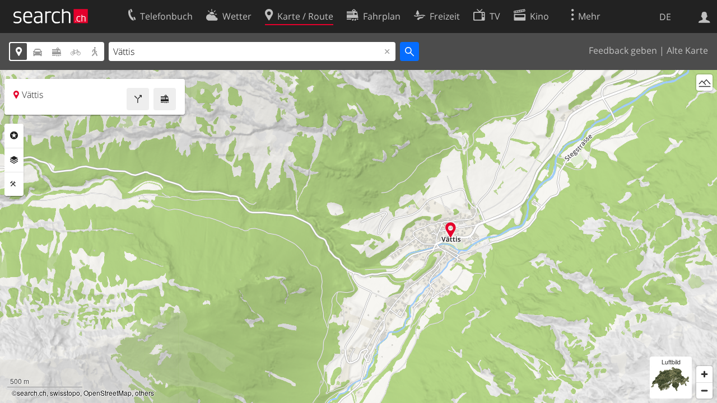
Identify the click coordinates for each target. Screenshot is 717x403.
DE (665, 17)
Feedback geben (623, 50)
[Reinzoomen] (704, 374)
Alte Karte (687, 50)
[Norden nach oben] (704, 103)
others (144, 392)
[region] (358, 236)
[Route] (138, 99)
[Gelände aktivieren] (704, 82)
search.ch (31, 392)
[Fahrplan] (164, 99)
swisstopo (65, 392)
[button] (450, 230)
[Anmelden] (704, 16)
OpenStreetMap (107, 392)
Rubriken (14, 135)
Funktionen (14, 184)
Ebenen (14, 160)
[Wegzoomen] (704, 390)
